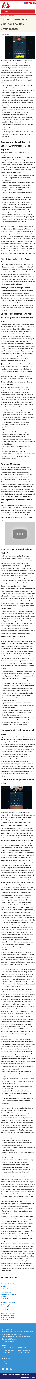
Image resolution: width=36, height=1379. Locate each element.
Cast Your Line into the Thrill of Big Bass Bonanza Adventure (9, 1305)
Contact (6, 1363)
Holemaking (7, 1352)
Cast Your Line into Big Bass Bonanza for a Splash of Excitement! (8, 1315)
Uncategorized (9, 15)
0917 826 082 (31, 3)
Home (5, 1361)
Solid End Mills (8, 1348)
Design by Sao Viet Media (28, 1377)
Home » (3, 15)
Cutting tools (22, 1348)
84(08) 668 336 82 (9, 1336)
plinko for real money (17, 387)
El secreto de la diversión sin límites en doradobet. (9, 1294)
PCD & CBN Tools (24, 1350)
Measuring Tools (8, 1350)
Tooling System (23, 1352)
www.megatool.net (9, 1341)
